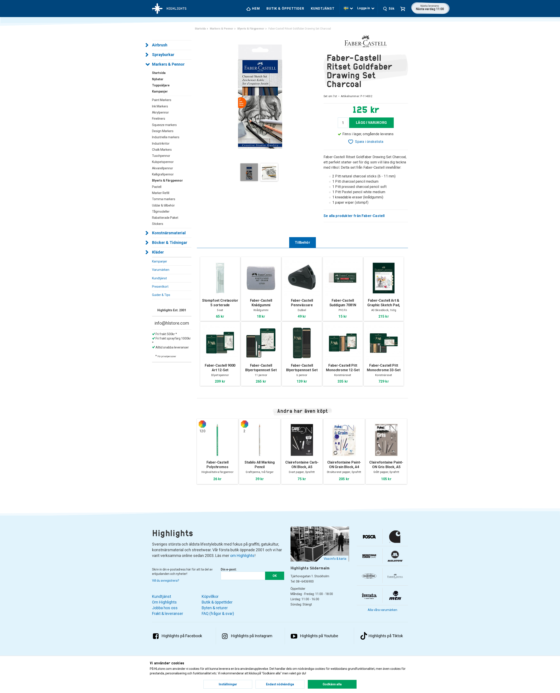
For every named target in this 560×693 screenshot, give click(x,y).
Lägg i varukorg (371, 123)
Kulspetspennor (163, 162)
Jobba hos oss (165, 608)
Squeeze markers (164, 125)
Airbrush (159, 45)
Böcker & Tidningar (169, 242)
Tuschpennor (161, 156)
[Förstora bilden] (260, 96)
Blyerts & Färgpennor (167, 180)
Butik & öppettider (285, 8)
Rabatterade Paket (165, 217)
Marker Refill (160, 193)
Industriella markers (165, 137)
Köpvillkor (210, 596)
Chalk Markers (162, 149)
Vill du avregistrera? (165, 580)
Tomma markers (163, 199)
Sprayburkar (163, 54)
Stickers (157, 224)
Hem (255, 8)
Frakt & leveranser (167, 613)
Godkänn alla (332, 684)
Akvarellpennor (162, 168)
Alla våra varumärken (382, 610)
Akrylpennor (160, 112)
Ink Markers (160, 106)
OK (275, 576)
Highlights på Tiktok (386, 636)
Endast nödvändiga (280, 684)
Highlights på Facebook (182, 636)
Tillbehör (302, 242)
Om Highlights (164, 602)
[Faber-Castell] (366, 41)
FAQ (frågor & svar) (218, 613)
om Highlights (242, 555)
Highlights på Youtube (319, 636)
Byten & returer (215, 608)
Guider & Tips (161, 295)
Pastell (156, 187)
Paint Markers (161, 100)
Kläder (158, 252)
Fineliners (158, 118)
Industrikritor (161, 143)
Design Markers (162, 131)
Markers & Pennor (168, 64)
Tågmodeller (161, 211)
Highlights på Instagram (251, 636)
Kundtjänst (322, 8)
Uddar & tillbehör (163, 205)
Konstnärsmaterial (169, 233)
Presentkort (160, 286)
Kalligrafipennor (163, 174)
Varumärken (160, 269)
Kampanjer (159, 261)
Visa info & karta (335, 558)
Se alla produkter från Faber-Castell (354, 216)
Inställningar (228, 684)
